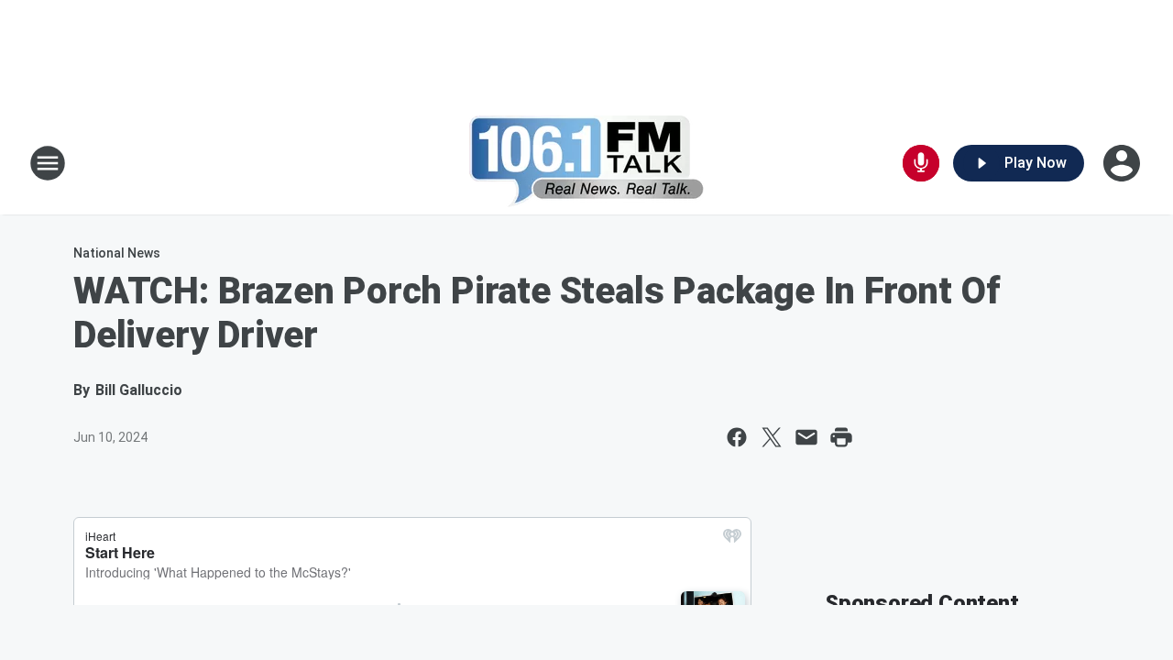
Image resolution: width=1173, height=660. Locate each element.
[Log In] (1123, 163)
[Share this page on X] (771, 437)
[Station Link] (587, 163)
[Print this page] (841, 437)
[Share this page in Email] (806, 437)
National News (116, 253)
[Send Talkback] (921, 163)
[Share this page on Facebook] (737, 437)
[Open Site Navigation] (47, 163)
